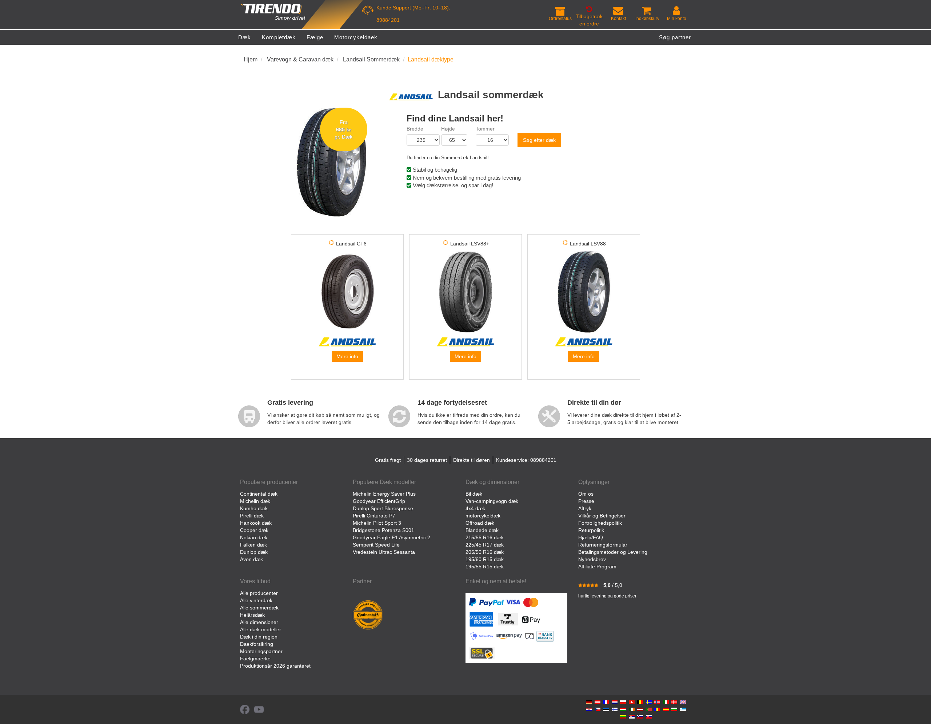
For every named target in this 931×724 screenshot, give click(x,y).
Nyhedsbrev (592, 559)
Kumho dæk (254, 508)
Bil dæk (474, 494)
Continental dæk (258, 494)
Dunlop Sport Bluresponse (383, 508)
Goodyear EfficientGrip (379, 501)
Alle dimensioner (259, 622)
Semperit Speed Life (376, 545)
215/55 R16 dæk (485, 537)
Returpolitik (591, 530)
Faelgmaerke (255, 658)
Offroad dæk (480, 523)
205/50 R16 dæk (485, 552)
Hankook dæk (256, 523)
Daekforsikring (256, 644)
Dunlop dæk (254, 552)
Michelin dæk (255, 501)
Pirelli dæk (252, 516)
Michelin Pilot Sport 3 (377, 523)
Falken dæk (253, 545)
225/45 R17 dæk (485, 545)
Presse (586, 501)
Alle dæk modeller (260, 629)
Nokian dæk (253, 537)
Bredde (415, 129)
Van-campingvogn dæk (492, 501)
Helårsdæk (252, 615)
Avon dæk (251, 559)
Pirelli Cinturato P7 (374, 516)
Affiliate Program (597, 566)
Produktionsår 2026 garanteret (275, 666)
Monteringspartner (261, 651)
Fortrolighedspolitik (600, 523)
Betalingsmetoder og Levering (612, 552)
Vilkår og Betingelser (602, 516)
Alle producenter (259, 593)
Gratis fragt (388, 460)
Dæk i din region (258, 637)
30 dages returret (427, 460)
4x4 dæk (475, 508)
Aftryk (584, 508)
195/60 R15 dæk (485, 559)
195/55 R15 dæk (485, 566)
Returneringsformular (602, 545)
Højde (448, 129)
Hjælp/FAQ (590, 537)
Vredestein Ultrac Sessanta (384, 552)
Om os (586, 494)
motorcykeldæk (483, 516)
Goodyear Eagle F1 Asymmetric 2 (391, 537)
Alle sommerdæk (259, 608)
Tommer (485, 129)
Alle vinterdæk (256, 600)
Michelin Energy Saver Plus (384, 494)
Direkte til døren (471, 460)
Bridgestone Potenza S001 (383, 530)
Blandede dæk (482, 530)
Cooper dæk (254, 530)
